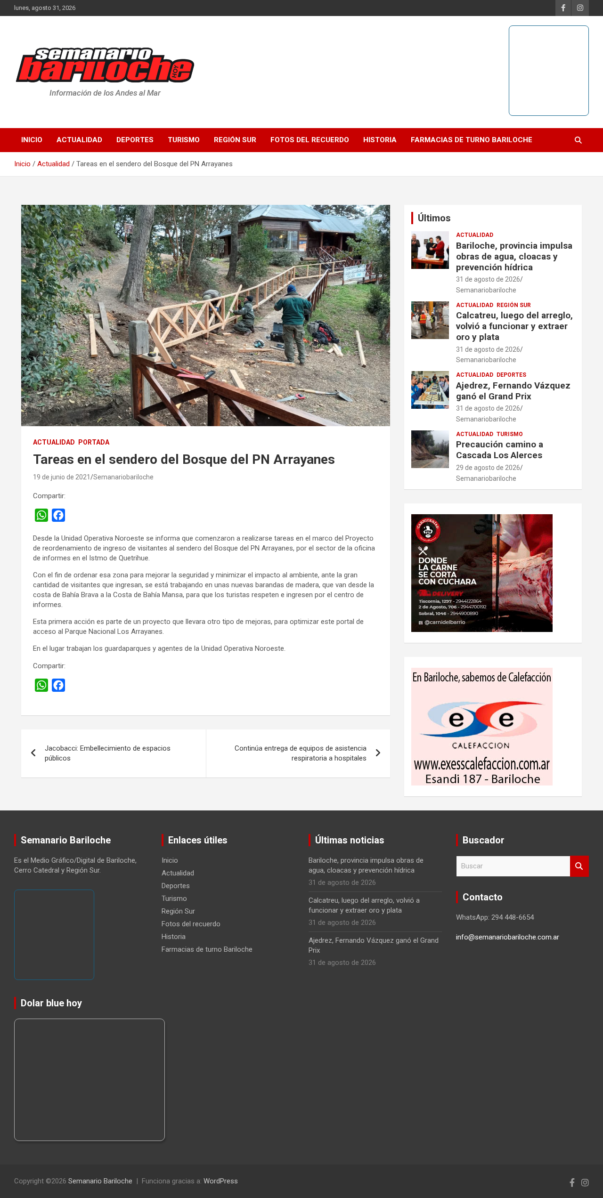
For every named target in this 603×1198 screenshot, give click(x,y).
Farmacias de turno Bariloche (471, 140)
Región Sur (235, 140)
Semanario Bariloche (100, 1181)
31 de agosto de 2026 (488, 279)
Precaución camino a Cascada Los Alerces (499, 450)
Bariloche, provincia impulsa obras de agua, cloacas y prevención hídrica (514, 256)
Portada (93, 442)
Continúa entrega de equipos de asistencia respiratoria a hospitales (301, 753)
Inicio (31, 140)
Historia (380, 140)
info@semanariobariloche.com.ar (507, 937)
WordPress (221, 1181)
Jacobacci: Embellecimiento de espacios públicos (108, 753)
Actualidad (79, 140)
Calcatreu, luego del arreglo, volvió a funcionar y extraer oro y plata (514, 326)
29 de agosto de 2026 (488, 467)
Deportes (135, 140)
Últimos (434, 218)
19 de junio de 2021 (61, 477)
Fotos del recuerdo (309, 140)
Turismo (184, 140)
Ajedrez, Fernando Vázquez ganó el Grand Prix (513, 391)
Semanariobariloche (123, 477)
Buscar (579, 866)
